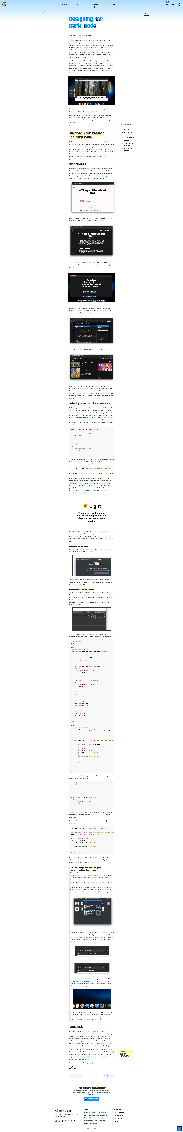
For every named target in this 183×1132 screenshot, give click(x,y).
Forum (86, 1124)
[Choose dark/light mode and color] (173, 4)
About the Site (120, 1115)
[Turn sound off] (167, 4)
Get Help (118, 1121)
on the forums (84, 1059)
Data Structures (102, 1115)
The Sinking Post (127, 129)
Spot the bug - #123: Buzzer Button (128, 149)
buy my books (74, 1057)
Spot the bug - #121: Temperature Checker (128, 133)
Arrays (101, 1118)
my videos (104, 1057)
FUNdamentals (88, 1121)
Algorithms (91, 1115)
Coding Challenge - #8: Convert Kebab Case (128, 144)
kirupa (73, 35)
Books (105, 1121)
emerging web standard (84, 420)
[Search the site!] (179, 5)
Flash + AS (98, 1121)
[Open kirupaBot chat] (179, 1128)
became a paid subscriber (88, 1057)
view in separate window (83, 493)
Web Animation (102, 1112)
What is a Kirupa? (120, 1112)
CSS (85, 1115)
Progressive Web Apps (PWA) (80, 981)
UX (90, 1118)
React (86, 1118)
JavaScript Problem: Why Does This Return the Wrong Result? (129, 139)
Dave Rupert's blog (101, 176)
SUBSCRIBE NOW (93, 1099)
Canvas (94, 1118)
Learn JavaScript (90, 1112)
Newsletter (93, 1124)
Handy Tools (119, 1118)
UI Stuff (88, 35)
